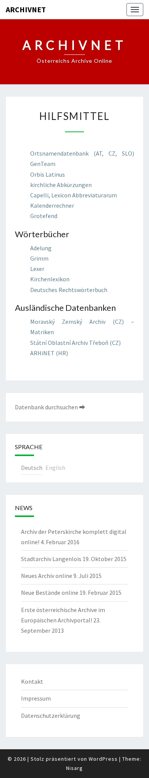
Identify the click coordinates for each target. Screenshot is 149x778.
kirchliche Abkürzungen (61, 185)
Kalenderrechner (52, 205)
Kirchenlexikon (50, 279)
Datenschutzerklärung (50, 715)
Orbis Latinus (47, 174)
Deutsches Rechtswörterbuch (68, 290)
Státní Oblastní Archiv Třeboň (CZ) (75, 342)
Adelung (41, 248)
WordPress (103, 758)
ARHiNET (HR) (49, 353)
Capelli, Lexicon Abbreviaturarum (73, 195)
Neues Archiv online (46, 575)
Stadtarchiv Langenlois (51, 559)
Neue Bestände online (49, 592)
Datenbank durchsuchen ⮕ (50, 407)
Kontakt (32, 681)
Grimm (39, 258)
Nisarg (74, 768)
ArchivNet (26, 9)
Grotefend (43, 216)
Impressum (36, 698)
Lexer (37, 268)
